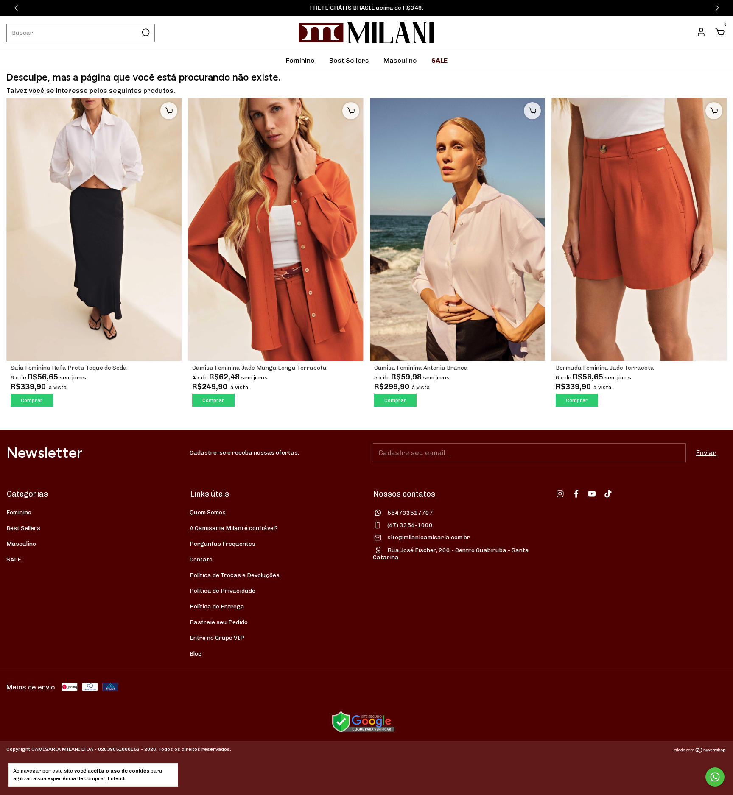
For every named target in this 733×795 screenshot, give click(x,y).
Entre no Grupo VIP (217, 638)
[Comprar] (168, 110)
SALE (439, 60)
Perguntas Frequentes (222, 543)
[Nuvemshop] (700, 750)
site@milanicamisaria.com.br (428, 537)
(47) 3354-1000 (410, 525)
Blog (196, 653)
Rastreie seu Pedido (219, 622)
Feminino (300, 60)
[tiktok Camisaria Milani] (608, 494)
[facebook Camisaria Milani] (576, 494)
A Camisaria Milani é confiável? (234, 528)
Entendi (117, 778)
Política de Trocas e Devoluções (235, 575)
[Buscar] (145, 32)
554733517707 (410, 512)
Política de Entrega (217, 606)
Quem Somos (208, 512)
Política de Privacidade (222, 590)
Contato (201, 559)
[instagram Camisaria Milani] (560, 494)
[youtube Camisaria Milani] (592, 494)
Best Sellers (349, 60)
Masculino (400, 60)
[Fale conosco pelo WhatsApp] (715, 777)
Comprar (32, 400)
